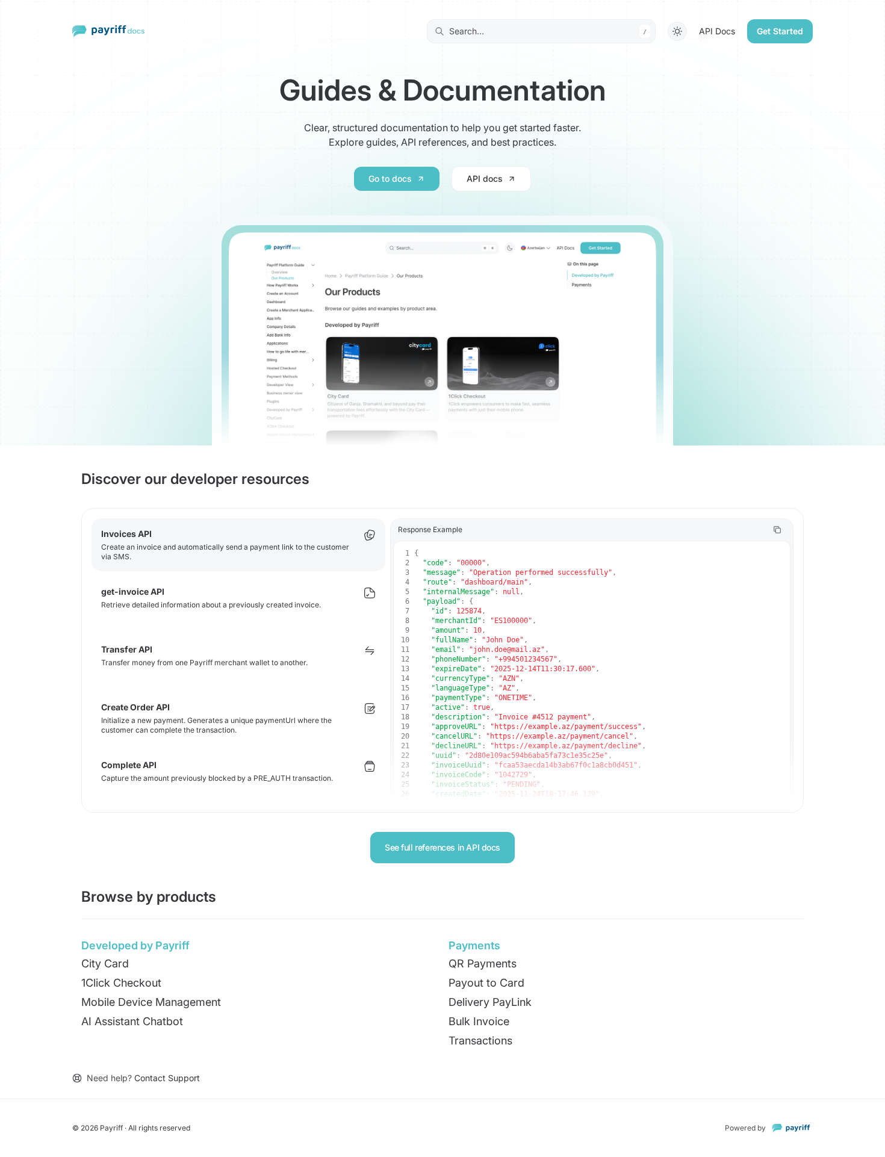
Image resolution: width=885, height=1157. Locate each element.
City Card (105, 963)
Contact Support (167, 1078)
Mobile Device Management (151, 1002)
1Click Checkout (121, 982)
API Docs (717, 31)
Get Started (780, 31)
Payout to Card (486, 982)
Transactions (480, 1040)
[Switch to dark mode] (677, 31)
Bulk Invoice (479, 1021)
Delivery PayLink (490, 1002)
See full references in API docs (442, 847)
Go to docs (390, 178)
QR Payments (483, 963)
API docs (485, 178)
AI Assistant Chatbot (132, 1021)
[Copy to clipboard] (777, 529)
